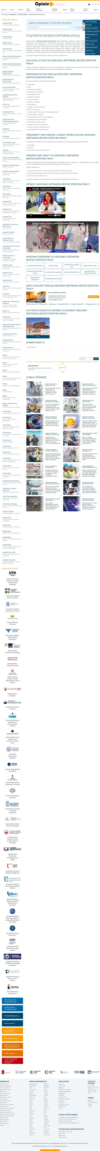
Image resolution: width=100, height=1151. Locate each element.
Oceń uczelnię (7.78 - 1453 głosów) (36, 304)
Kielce (45, 1099)
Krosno (46, 1102)
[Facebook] (89, 4)
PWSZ (60, 1108)
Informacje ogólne (91, 21)
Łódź (30, 1108)
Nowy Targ (31, 1110)
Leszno (46, 1104)
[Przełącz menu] (84, 21)
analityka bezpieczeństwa (35, 265)
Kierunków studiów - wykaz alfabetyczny (10, 1001)
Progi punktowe (91, 304)
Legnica (31, 1104)
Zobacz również (90, 53)
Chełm (30, 1087)
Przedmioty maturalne (92, 31)
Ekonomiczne (62, 1086)
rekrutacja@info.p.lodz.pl (55, 300)
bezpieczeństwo (53, 265)
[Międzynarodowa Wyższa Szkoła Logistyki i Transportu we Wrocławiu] (35, 1072)
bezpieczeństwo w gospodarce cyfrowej (90, 272)
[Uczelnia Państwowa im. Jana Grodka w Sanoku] (65, 1072)
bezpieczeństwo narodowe (53, 272)
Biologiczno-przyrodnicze (65, 1091)
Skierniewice (47, 1121)
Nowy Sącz (46, 1108)
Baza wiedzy (62, 1135)
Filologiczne (61, 1101)
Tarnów (31, 1127)
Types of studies (92, 1091)
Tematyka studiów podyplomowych (67, 1119)
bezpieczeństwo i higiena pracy (71, 265)
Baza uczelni (28, 9)
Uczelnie (20, 9)
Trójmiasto (32, 1129)
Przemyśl (31, 1117)
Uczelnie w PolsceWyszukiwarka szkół (10, 1008)
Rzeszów (46, 1119)
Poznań (46, 1116)
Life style (2, 1125)
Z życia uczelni (3, 1099)
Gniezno (46, 1093)
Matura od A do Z (9, 1023)
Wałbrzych (46, 1129)
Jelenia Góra (32, 1097)
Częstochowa (32, 1089)
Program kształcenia (92, 28)
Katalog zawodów (4, 1119)
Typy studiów (3, 1102)
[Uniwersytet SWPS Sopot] (6, 1072)
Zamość (31, 1134)
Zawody (65, 9)
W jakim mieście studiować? (7, 1104)
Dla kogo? (89, 25)
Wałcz (30, 1131)
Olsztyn (31, 1112)
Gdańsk (31, 1091)
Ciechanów (46, 1087)
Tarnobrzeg (47, 1125)
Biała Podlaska (33, 1084)
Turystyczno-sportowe (64, 1099)
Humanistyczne (62, 1097)
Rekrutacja (52, 304)
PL (92, 4)
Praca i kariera (72, 9)
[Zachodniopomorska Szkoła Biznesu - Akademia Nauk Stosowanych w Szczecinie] (79, 1072)
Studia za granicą (9, 1053)
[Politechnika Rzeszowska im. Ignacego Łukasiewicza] (94, 1072)
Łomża (45, 1106)
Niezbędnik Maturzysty (11, 1016)
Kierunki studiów (54, 9)
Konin (30, 1101)
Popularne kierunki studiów (7, 1116)
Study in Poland (85, 9)
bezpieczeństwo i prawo (90, 265)
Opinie (88, 37)
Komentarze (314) (63, 304)
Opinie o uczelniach (39, 9)
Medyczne (61, 1087)
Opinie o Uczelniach (5, 1093)
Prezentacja (93, 297)
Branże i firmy (62, 1133)
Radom (31, 1119)
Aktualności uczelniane (5, 1097)
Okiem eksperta (63, 1137)
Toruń (45, 1127)
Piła (45, 1114)
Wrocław (46, 1132)
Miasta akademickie (92, 47)
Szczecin (46, 1123)
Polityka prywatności (93, 1102)
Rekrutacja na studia (5, 1110)
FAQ (89, 1093)
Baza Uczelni (3, 1091)
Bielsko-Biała (32, 1086)
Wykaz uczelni (90, 44)
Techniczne (61, 1084)
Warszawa (46, 1131)
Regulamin (90, 1100)
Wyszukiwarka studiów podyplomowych (68, 1117)
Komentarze (89, 50)
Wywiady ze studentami (6, 1112)
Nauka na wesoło (4, 1123)
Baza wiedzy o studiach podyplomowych (69, 1123)
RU (98, 4)
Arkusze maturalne (4, 1087)
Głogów (31, 1093)
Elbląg (45, 1089)
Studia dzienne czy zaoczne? (7, 1108)
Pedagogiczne (62, 1093)
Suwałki (31, 1123)
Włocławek (32, 1132)
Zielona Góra (47, 1134)
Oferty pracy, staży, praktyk (65, 1131)
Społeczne (61, 1095)
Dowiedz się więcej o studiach (7, 1114)
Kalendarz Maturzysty (5, 1089)
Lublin (30, 1106)
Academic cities (92, 1089)
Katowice (31, 1099)
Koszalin (46, 1101)
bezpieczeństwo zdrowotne (53, 278)
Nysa (45, 1110)
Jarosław (46, 1095)
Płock (30, 1116)
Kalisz (45, 1097)
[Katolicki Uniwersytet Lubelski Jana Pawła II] (50, 1072)
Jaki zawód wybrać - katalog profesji (10, 1031)
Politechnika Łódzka (57, 293)
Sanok (30, 1121)
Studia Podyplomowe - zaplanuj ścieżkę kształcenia (11, 1061)
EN (95, 4)
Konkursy (90, 1106)
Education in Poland (93, 1088)
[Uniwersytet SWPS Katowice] (21, 1072)
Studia (12, 9)
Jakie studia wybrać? (5, 1101)
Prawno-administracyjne (65, 1089)
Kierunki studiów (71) (77, 304)
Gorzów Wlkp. (32, 1095)
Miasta (95, 9)
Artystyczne (61, 1102)
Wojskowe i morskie (64, 1104)
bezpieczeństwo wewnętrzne (35, 278)
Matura (3, 9)
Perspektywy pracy (91, 34)
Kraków (31, 1102)
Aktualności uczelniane (11, 1038)
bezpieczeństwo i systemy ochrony (35, 272)
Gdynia (45, 1091)
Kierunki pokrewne (91, 41)
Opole (45, 1112)
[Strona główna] (50, 4)
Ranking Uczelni (4, 1095)
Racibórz (46, 1117)
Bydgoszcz (46, 1086)
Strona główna (12, 14)
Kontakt (90, 1104)
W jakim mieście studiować (65, 1121)
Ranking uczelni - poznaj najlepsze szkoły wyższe (11, 1046)
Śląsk (30, 1125)
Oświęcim (31, 1114)
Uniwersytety (62, 1106)
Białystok (46, 1084)
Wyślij (96, 359)
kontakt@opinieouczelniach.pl (80, 1143)
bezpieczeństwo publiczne (71, 272)
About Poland (91, 1086)
